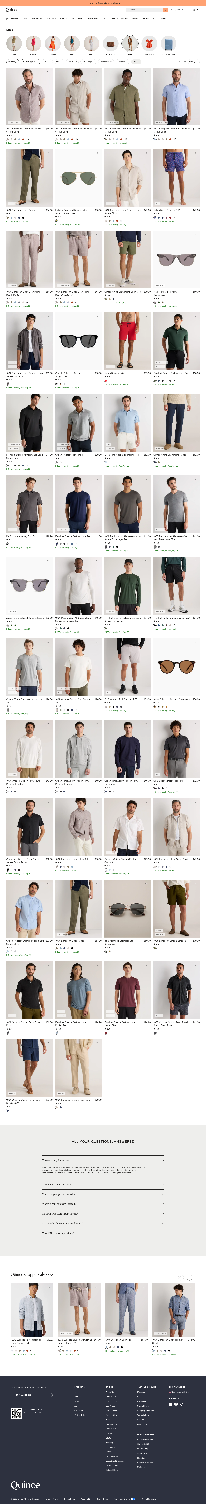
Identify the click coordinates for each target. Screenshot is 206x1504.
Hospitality (141, 1458)
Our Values (110, 1406)
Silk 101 (109, 1438)
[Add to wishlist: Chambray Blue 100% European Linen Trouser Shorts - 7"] (190, 1287)
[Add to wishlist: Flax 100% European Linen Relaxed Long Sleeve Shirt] (146, 153)
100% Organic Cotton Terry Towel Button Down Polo (170, 1024)
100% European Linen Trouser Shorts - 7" (167, 1341)
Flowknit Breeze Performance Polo (171, 373)
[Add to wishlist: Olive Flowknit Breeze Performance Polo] (195, 316)
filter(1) (13, 62)
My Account (142, 1392)
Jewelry (77, 1406)
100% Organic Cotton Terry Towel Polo (23, 1024)
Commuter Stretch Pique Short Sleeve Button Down (22, 860)
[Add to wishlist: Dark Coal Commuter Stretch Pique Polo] (195, 723)
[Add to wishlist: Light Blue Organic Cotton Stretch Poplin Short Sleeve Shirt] (48, 883)
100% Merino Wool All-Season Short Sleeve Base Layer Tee (122, 538)
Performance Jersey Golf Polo (21, 536)
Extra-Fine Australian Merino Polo (121, 455)
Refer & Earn (111, 1397)
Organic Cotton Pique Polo (69, 455)
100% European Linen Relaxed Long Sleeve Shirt (122, 211)
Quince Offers (112, 1470)
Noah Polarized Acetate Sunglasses (171, 699)
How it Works (111, 1401)
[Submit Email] (51, 1395)
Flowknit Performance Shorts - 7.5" (171, 618)
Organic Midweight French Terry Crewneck (121, 782)
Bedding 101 (111, 1443)
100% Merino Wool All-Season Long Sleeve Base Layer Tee (73, 619)
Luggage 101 (111, 1447)
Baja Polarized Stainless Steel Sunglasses (119, 942)
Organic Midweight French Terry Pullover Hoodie (72, 782)
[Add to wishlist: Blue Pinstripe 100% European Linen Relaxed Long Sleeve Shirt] (48, 1287)
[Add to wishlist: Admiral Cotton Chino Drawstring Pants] (195, 397)
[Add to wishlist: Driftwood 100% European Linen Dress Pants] (97, 1043)
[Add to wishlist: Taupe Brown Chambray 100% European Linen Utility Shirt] (97, 802)
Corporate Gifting (144, 1444)
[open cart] (189, 10)
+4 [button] (27, 302)
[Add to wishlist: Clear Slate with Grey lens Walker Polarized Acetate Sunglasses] (195, 234)
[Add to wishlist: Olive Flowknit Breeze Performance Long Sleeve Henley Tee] (146, 560)
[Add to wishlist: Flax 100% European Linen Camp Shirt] (195, 802)
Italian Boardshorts (114, 373)
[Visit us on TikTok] (181, 1405)
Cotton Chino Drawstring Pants (169, 455)
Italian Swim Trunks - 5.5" (166, 210)
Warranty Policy (143, 1415)
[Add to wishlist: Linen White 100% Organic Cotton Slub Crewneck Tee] (97, 642)
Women (77, 1397)
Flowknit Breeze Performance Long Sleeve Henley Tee (122, 619)
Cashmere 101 (111, 1424)
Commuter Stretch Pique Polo (169, 781)
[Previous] (181, 1278)
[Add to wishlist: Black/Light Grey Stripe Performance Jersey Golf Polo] (48, 479)
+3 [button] (174, 381)
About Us (110, 1392)
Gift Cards (78, 1411)
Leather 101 (110, 1434)
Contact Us (142, 1424)
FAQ (139, 1397)
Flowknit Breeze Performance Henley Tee (119, 1024)
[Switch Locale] (194, 10)
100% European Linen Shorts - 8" (170, 941)
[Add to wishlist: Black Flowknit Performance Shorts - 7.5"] (195, 560)
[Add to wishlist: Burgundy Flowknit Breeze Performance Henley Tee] (146, 965)
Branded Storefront (145, 1463)
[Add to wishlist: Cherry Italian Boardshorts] (146, 316)
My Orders (141, 1401)
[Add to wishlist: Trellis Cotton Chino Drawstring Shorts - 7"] (146, 234)
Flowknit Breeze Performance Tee (72, 536)
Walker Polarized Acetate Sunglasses (166, 293)
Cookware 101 (111, 1429)
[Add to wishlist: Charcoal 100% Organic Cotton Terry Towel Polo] (48, 965)
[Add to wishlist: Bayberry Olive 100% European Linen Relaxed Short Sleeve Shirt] (146, 71)
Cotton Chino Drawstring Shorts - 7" (123, 292)
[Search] (165, 10)
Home (76, 1401)
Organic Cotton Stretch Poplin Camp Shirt (120, 860)
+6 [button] (125, 221)
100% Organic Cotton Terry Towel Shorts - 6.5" (23, 1101)
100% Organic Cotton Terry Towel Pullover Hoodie (23, 782)
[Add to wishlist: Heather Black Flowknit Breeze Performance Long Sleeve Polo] (48, 397)
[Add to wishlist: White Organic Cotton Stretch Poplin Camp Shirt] (146, 802)
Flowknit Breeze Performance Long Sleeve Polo (24, 456)
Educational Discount (115, 1461)
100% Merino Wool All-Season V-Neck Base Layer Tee (170, 538)
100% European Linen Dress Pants (72, 1100)
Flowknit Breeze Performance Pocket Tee (70, 1024)
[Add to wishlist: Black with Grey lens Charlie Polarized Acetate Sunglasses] (97, 316)
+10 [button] (27, 139)
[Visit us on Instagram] (176, 1405)
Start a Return (143, 1406)
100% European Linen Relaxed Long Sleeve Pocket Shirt (24, 374)
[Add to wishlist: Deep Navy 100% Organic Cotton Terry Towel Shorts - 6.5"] (48, 1043)
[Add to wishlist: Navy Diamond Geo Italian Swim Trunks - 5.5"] (195, 153)
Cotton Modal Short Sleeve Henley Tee (24, 701)
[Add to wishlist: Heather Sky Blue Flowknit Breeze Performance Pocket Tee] (97, 965)
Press (108, 1420)
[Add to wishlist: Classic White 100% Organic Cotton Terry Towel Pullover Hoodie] (48, 723)
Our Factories (111, 1411)
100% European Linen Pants (20, 210)
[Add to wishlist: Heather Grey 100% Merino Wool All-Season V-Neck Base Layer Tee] (195, 479)
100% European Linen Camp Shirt (170, 859)
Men (76, 1392)
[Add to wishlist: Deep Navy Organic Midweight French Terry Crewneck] (146, 723)
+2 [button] (174, 625)
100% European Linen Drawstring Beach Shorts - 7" (72, 293)
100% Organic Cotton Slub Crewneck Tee (74, 701)
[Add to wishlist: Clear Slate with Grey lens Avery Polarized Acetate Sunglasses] (48, 560)
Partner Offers (80, 1415)
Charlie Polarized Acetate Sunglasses (68, 374)
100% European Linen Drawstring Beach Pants (23, 293)
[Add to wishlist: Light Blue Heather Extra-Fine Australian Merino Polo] (146, 397)
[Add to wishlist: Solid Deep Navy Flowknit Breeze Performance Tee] (97, 479)
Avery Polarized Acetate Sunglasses (25, 618)
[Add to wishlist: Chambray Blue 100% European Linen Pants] (143, 1287)
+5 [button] (76, 302)
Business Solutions (145, 1440)
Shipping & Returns (145, 1411)
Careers (109, 1452)
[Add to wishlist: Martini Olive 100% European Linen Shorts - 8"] (195, 883)
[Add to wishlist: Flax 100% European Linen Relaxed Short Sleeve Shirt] (97, 71)
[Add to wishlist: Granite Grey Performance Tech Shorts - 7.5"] (146, 642)
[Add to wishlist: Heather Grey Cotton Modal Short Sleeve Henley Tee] (48, 642)
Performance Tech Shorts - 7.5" (120, 699)
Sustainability (111, 1415)
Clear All (136, 62)
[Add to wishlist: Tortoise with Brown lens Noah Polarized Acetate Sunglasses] (195, 642)
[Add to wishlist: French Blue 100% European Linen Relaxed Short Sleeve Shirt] (195, 71)
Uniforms (141, 1467)
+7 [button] (174, 218)
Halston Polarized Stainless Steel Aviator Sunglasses (72, 211)
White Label (142, 1453)
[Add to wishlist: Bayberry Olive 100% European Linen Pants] (48, 153)
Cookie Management (149, 1499)
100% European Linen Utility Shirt (72, 859)
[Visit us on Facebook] (170, 1405)
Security (140, 1420)
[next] (189, 1278)
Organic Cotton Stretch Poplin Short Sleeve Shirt (25, 942)
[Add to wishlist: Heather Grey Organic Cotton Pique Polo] (97, 397)
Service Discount (113, 1456)
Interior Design (143, 1449)
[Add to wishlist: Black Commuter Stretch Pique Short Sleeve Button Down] (48, 802)
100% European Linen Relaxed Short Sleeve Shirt (24, 130)
